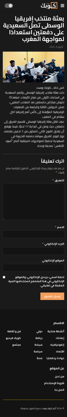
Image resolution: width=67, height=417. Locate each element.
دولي (39, 331)
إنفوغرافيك (57, 344)
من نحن (59, 376)
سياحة (38, 344)
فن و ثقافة (14, 331)
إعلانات (60, 338)
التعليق (58, 180)
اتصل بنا (59, 389)
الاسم (59, 227)
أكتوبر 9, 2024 (56, 47)
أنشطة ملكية (55, 331)
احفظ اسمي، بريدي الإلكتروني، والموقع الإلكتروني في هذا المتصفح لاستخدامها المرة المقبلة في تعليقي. (36, 281)
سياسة (38, 351)
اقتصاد (60, 351)
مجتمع (16, 344)
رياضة (38, 338)
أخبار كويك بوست (49, 408)
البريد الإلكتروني (53, 244)
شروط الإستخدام (54, 383)
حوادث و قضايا (55, 358)
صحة (39, 358)
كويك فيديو (13, 338)
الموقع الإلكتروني (53, 260)
